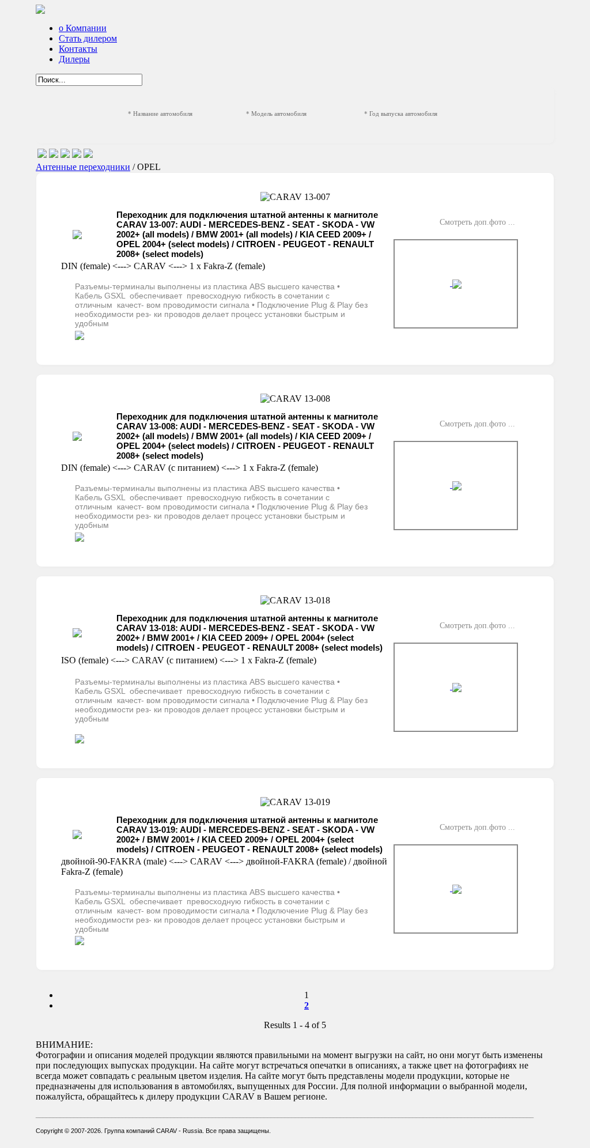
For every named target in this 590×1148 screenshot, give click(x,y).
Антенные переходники (83, 167)
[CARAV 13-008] (456, 485)
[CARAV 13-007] (456, 283)
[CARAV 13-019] (456, 889)
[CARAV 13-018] (456, 687)
